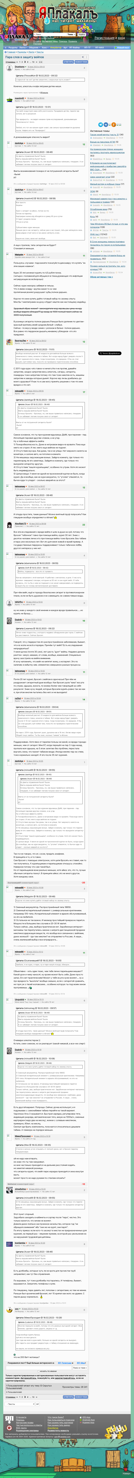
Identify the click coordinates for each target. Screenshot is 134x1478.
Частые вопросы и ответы (29, 1425)
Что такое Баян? (56, 1417)
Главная (11, 52)
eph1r (95, 220)
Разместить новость (58, 1430)
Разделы (13, 47)
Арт (65, 47)
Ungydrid (19, 999)
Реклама (37, 43)
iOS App (86, 1417)
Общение (33, 47)
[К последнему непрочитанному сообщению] (41, 62)
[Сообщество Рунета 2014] (124, 1431)
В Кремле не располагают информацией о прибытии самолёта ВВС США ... (108, 166)
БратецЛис (20, 340)
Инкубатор (56, 47)
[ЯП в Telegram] (100, 124)
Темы (70, 34)
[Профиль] (9, 68)
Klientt (95, 194)
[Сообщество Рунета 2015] (116, 1431)
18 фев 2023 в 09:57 (36, 486)
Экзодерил (97, 173)
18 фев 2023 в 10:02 (34, 602)
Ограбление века (98, 209)
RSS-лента (21, 1428)
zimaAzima (20, 1189)
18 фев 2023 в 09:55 (35, 391)
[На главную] (5, 48)
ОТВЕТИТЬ (68, 62)
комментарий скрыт (23, 883)
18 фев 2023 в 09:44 (35, 98)
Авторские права (24, 1422)
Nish (94, 212)
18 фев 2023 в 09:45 (34, 143)
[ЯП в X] (118, 124)
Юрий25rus (97, 159)
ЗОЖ (92, 191)
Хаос (44, 47)
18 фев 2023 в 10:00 (36, 554)
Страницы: (11, 62)
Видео (108, 159)
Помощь (63, 41)
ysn (17, 1309)
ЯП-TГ (87, 47)
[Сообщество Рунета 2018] (108, 1431)
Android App (88, 1420)
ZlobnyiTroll (97, 180)
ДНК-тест (95, 234)
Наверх (126, 1473)
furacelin (96, 205)
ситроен (96, 251)
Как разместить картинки (60, 1422)
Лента (22, 47)
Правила (72, 41)
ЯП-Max (81, 1363)
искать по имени (48, 1371)
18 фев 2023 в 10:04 (32, 698)
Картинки (104, 237)
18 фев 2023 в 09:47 (34, 189)
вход (121, 38)
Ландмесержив (99, 262)
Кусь (92, 216)
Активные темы (50, 41)
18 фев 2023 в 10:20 (37, 1189)
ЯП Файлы (74, 47)
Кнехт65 (96, 187)
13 (33, 62)
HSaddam (97, 145)
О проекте (21, 1417)
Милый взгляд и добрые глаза (105, 184)
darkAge (19, 143)
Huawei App (88, 1422)
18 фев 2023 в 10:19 (42, 1136)
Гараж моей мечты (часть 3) (104, 134)
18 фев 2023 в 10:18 (33, 1050)
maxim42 (19, 98)
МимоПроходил (23, 1136)
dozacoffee (97, 272)
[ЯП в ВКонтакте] (106, 124)
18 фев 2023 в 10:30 (36, 1243)
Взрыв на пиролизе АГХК (102, 142)
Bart (94, 237)
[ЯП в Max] (120, 124)
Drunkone (19, 66)
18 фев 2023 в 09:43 (36, 67)
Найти (82, 34)
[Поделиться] (82, 57)
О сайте (37, 41)
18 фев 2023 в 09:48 (34, 254)
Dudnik (18, 619)
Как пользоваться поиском (61, 1420)
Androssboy (98, 138)
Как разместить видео (59, 1425)
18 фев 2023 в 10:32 (30, 1309)
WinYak (96, 230)
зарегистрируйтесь (65, 1378)
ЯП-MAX (99, 47)
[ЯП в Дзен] (110, 124)
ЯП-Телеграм (64, 1363)
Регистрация (104, 38)
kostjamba (20, 1243)
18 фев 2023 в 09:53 (37, 341)
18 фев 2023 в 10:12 (35, 952)
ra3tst (18, 698)
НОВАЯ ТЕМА (81, 62)
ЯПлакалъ (44, 93)
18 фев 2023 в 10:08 (35, 887)
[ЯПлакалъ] (18, 37)
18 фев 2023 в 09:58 (37, 524)
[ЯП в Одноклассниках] (113, 124)
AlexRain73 (20, 523)
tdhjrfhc (19, 602)
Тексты (40, 52)
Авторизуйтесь (28, 1378)
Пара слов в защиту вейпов (24, 57)
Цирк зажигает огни (100, 177)
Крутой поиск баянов (43, 38)
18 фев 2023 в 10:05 (34, 761)
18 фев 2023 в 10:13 (35, 999)
